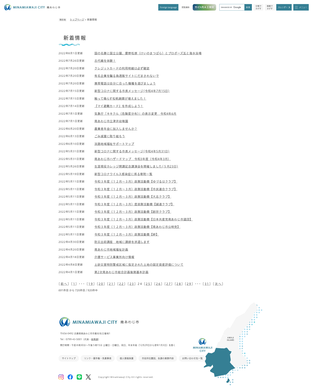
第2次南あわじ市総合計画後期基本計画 (121, 272)
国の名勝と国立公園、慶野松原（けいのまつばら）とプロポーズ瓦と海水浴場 (148, 53)
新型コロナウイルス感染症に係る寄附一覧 (123, 174)
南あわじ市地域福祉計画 (111, 249)
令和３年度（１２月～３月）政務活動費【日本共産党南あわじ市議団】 (143, 219)
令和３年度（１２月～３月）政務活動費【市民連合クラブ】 (135, 189)
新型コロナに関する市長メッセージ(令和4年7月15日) (132, 90)
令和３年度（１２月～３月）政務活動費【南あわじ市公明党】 (137, 226)
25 (148, 283)
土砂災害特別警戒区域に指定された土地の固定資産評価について (138, 264)
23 (132, 283)
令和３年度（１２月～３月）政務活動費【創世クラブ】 (132, 211)
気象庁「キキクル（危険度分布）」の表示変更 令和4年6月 (135, 113)
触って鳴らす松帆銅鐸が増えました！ (120, 98)
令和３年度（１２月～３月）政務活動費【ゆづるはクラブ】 (135, 181)
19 (90, 283)
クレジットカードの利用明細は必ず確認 (122, 68)
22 (121, 283)
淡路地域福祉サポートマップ (114, 143)
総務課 (94, 339)
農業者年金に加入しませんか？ (115, 128)
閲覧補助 (185, 7)
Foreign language (168, 7)
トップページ (77, 19)
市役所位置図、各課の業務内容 (158, 358)
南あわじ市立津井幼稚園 (111, 121)
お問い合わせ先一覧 (192, 358)
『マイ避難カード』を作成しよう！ (118, 106)
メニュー (303, 7)
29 (189, 283)
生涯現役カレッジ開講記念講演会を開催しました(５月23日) (136, 166)
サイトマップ (69, 358)
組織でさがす (270, 7)
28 (178, 283)
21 (111, 283)
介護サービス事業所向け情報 (114, 257)
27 (168, 283)
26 (158, 283)
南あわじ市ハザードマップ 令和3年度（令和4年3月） (132, 158)
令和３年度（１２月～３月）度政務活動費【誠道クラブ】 (134, 204)
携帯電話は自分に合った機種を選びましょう (125, 83)
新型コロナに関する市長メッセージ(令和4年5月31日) (132, 151)
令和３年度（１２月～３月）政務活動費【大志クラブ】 (132, 196)
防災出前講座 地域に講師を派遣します (122, 241)
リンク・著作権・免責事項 (97, 358)
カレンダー (282, 7)
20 (101, 283)
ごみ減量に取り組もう (109, 136)
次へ (218, 283)
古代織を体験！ (105, 60)
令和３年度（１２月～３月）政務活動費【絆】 (126, 234)
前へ (64, 283)
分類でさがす (258, 7)
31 (207, 283)
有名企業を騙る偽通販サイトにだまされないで (126, 75)
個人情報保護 (126, 358)
